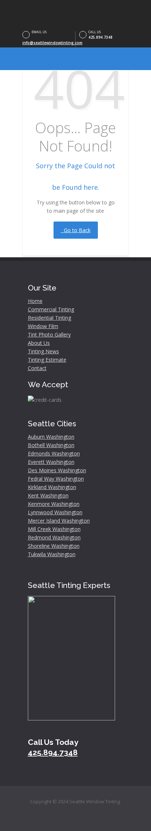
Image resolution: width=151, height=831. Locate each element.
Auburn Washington (51, 436)
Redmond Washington (54, 537)
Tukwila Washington (52, 554)
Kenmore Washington (54, 503)
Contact (37, 368)
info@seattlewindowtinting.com (52, 42)
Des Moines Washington (57, 470)
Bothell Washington (51, 445)
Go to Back (76, 230)
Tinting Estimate (47, 359)
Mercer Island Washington (59, 520)
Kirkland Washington (52, 487)
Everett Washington (51, 461)
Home (35, 300)
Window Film (43, 326)
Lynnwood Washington (55, 512)
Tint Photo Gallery (49, 334)
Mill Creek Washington (54, 529)
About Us (39, 342)
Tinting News (43, 351)
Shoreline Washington (54, 545)
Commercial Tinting (51, 309)
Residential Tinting (49, 317)
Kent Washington (48, 495)
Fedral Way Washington (56, 478)
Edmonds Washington (54, 453)
